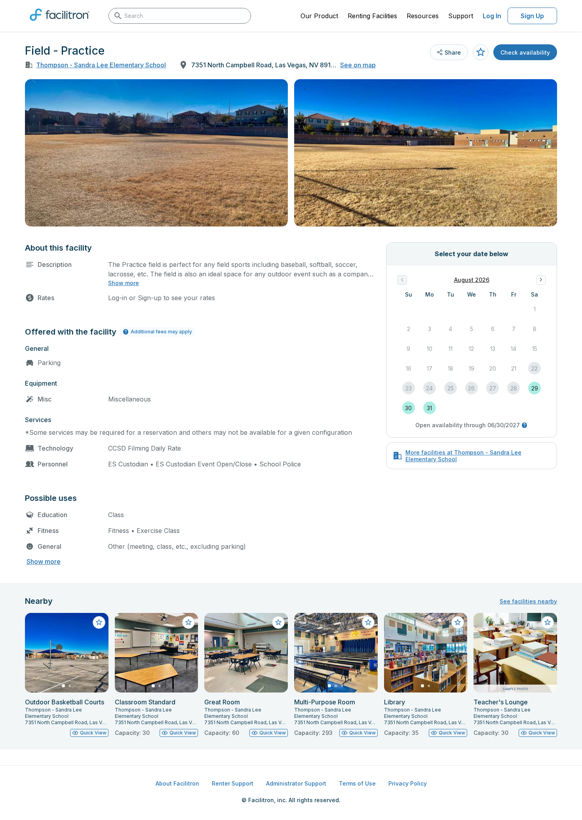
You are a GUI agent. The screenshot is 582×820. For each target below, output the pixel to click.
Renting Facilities (372, 16)
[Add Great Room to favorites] (278, 622)
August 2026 (471, 279)
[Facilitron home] (59, 23)
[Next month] (541, 280)
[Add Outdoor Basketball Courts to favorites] (99, 622)
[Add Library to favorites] (457, 622)
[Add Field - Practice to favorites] (481, 52)
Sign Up (532, 16)
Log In (492, 16)
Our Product (319, 16)
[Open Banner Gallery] (156, 152)
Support (460, 16)
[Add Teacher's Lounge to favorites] (547, 622)
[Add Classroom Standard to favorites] (188, 622)
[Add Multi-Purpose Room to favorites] (368, 622)
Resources (423, 16)
